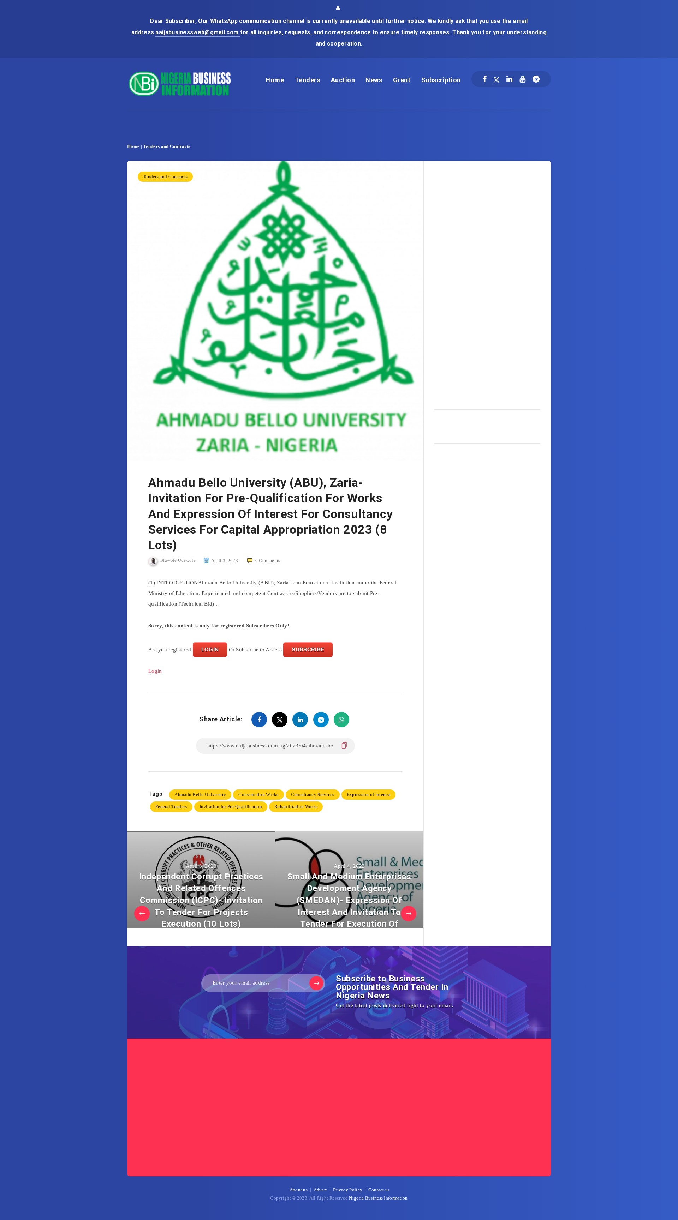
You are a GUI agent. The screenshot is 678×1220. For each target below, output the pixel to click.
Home (275, 80)
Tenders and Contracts (166, 146)
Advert (320, 1189)
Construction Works (258, 794)
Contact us (379, 1189)
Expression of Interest (369, 794)
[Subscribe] (316, 983)
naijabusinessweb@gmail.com (197, 32)
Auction (343, 80)
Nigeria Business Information (378, 1198)
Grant (402, 80)
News (373, 80)
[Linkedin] (509, 79)
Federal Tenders (171, 806)
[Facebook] (485, 79)
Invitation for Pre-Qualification (231, 806)
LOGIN (210, 650)
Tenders (307, 80)
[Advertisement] (487, 283)
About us (299, 1189)
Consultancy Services (312, 794)
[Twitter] (496, 79)
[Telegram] (536, 79)
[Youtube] (522, 79)
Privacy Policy (347, 1189)
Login (155, 671)
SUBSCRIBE (308, 650)
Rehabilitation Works (295, 806)
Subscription (441, 80)
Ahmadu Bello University (200, 794)
